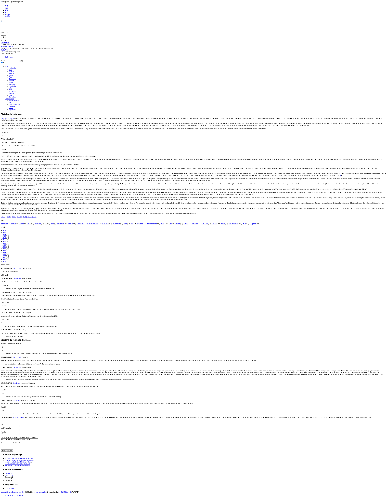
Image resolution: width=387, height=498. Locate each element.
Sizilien (11, 71)
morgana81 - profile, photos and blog (12, 492)
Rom (10, 77)
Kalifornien (12, 68)
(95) (6, 245)
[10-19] (14, 217)
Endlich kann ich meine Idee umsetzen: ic (18, 465)
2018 (4, 245)
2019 (4, 243)
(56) (6, 234)
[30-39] (24, 217)
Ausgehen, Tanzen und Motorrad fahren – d (19, 458)
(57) (6, 236)
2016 (4, 249)
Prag (10, 95)
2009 (4, 261)
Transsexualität (9, 99)
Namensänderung (14, 104)
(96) (6, 243)
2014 (4, 252)
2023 (4, 236)
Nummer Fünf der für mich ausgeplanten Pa (19, 460)
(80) (6, 241)
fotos (6, 9)
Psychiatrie (12, 109)
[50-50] (34, 217)
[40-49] (29, 217)
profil (6, 7)
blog (6, 10)
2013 (4, 254)
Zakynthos (12, 97)
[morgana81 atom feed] (5, 18)
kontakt (7, 16)
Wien (10, 88)
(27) (6, 230)
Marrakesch (12, 91)
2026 (4, 230)
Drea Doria (16, 383)
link (340, 175)
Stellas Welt (4, 50)
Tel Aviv (11, 82)
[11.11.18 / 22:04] (6, 118)
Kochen (70, 224)
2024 (4, 234)
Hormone (12, 106)
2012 (4, 256)
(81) (6, 247)
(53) (6, 238)
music (7, 12)
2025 (4, 232)
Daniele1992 (17, 268)
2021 (4, 239)
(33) (6, 254)
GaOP (11, 108)
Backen (13, 224)
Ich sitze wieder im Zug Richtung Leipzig (18, 462)
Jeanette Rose (5, 43)
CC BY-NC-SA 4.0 (64, 492)
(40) (6, 239)
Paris (10, 70)
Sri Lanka (12, 84)
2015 (4, 250)
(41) (6, 256)
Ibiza (10, 90)
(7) (5, 261)
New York (12, 73)
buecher (7, 14)
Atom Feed (10, 488)
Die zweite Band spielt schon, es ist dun (17, 464)
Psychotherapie (14, 100)
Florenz (11, 80)
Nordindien (12, 86)
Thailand (12, 93)
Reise (6, 66)
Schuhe (177, 224)
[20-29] (19, 217)
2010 (4, 259)
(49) (6, 232)
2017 (4, 247)
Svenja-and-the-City (7, 46)
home (6, 5)
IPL (10, 102)
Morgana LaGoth (18, 417)
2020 (4, 241)
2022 (4, 238)
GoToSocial (8, 57)
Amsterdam (12, 79)
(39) (6, 259)
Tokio (11, 75)
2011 (4, 258)
